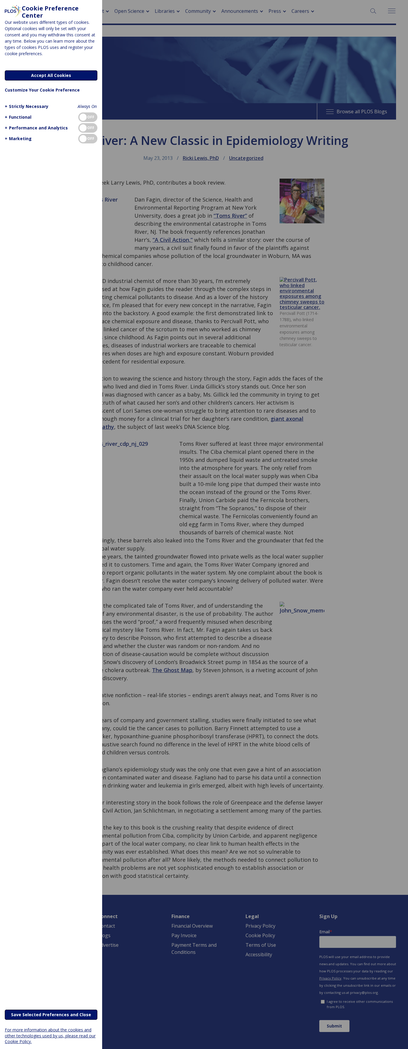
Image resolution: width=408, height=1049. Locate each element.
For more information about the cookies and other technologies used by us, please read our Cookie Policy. (50, 1035)
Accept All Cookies (51, 75)
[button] (26, 106)
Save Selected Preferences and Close (51, 1014)
